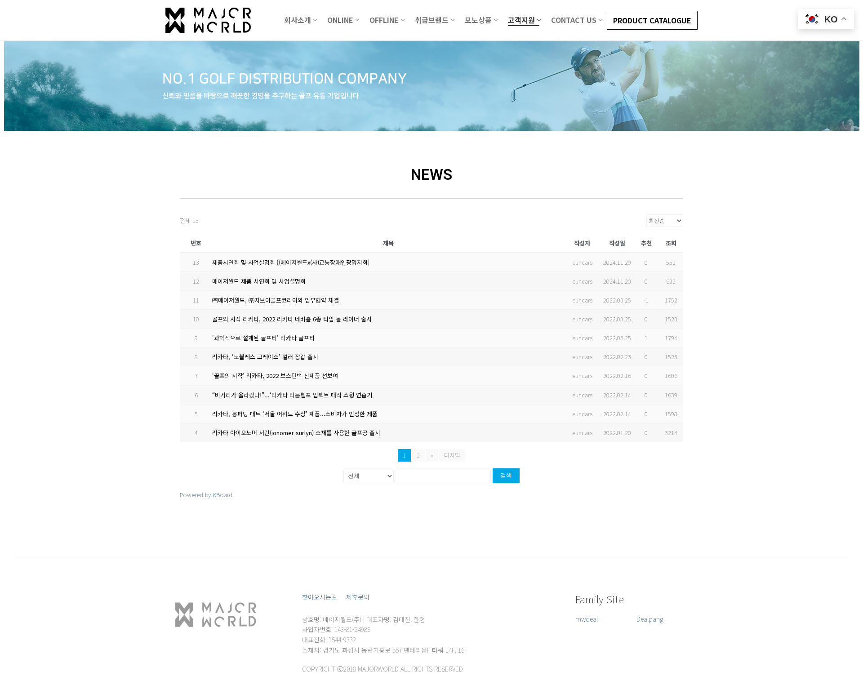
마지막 (452, 455)
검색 (506, 475)
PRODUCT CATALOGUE (652, 20)
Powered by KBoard (206, 494)
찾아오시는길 (319, 596)
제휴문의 (357, 596)
